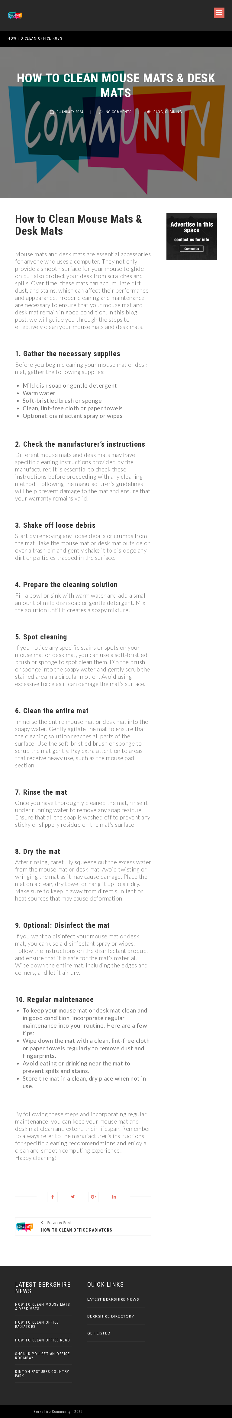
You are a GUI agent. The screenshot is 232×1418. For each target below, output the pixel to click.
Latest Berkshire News (113, 1299)
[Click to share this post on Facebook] (52, 1197)
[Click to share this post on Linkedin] (114, 1197)
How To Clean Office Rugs (35, 38)
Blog (158, 112)
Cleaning (173, 112)
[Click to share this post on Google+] (93, 1197)
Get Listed (99, 1333)
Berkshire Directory (110, 1316)
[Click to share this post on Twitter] (73, 1197)
